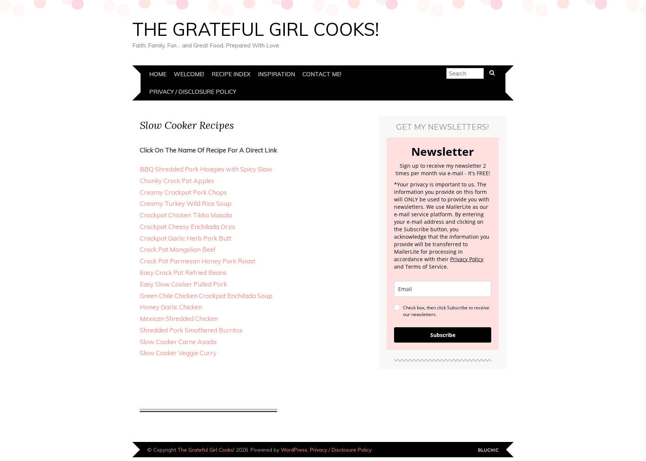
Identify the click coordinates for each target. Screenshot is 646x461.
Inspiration (276, 74)
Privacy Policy (466, 259)
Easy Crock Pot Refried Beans (183, 272)
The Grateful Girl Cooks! (255, 29)
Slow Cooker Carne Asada (178, 342)
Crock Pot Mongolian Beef (178, 249)
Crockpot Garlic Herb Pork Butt (185, 238)
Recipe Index (231, 74)
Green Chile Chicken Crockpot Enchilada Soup (206, 296)
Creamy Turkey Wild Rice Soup (185, 203)
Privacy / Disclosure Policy (192, 91)
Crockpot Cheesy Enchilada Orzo (187, 226)
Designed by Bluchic (488, 450)
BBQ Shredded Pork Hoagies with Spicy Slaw (206, 169)
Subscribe (442, 334)
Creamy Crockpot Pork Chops (183, 192)
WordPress (294, 449)
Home (157, 74)
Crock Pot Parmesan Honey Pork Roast (197, 261)
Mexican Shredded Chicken (179, 318)
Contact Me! (321, 74)
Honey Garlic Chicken (171, 307)
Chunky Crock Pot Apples (177, 181)
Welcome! (189, 74)
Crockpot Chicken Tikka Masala (186, 215)
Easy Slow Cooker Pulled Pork (183, 284)
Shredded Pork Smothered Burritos (191, 330)
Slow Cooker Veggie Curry (178, 353)
